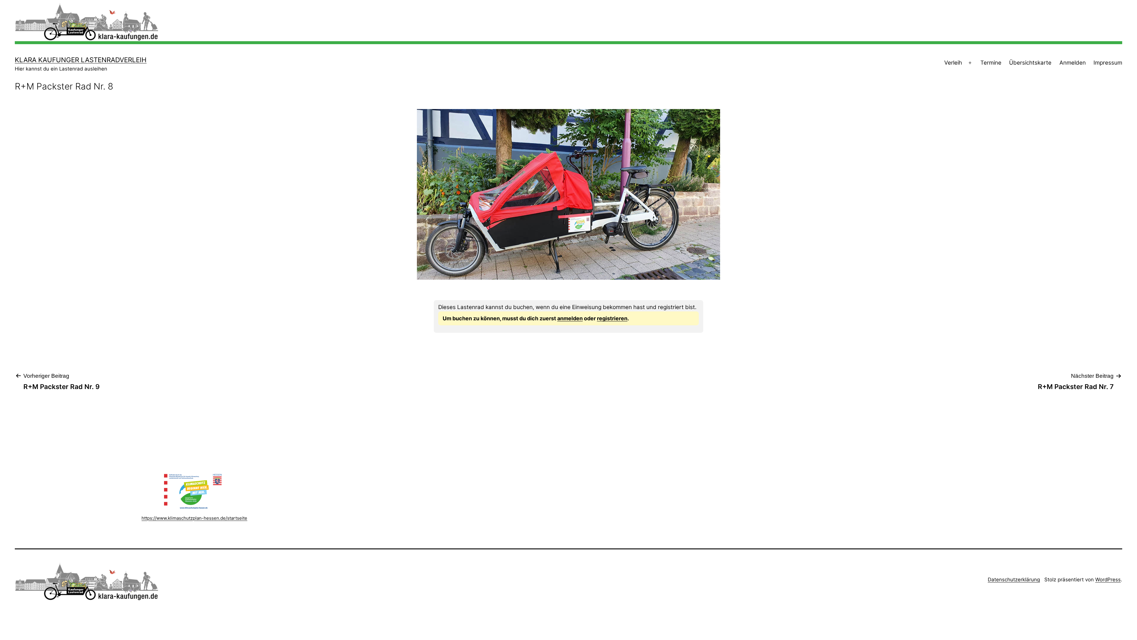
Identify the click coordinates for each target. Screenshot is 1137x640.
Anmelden (1072, 62)
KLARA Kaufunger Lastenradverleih (81, 60)
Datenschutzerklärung (1014, 580)
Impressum (1107, 62)
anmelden (570, 318)
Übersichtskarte (1030, 62)
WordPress (1108, 580)
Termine (990, 62)
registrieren (612, 318)
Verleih (953, 62)
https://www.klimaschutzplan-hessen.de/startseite (194, 518)
